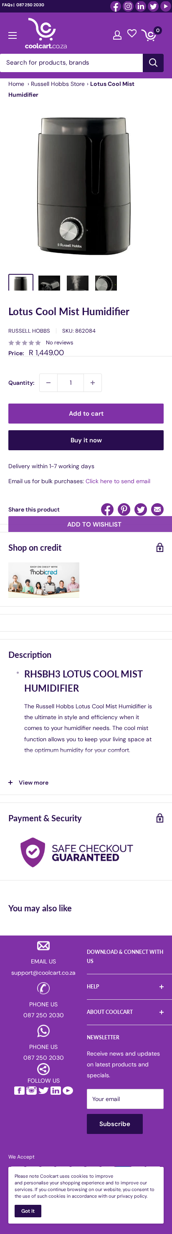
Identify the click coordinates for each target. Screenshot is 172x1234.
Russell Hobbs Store (58, 84)
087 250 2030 (29, 5)
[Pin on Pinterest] (124, 509)
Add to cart (86, 413)
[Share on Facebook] (107, 509)
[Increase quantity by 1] (92, 382)
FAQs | (8, 5)
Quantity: (21, 382)
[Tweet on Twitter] (140, 509)
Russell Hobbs (29, 330)
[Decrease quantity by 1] (48, 382)
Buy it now (86, 440)
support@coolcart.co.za (43, 972)
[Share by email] (157, 509)
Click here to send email (118, 481)
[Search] (153, 63)
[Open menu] (12, 33)
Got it (28, 1211)
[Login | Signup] (117, 33)
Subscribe (114, 1124)
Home (16, 84)
